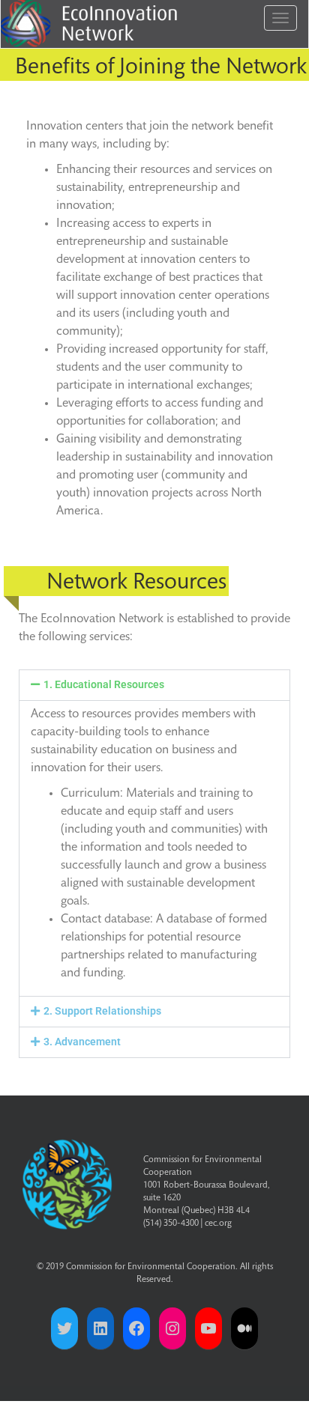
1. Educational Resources (104, 684)
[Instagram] (172, 1328)
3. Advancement (82, 1042)
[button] (155, 685)
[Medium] (244, 1328)
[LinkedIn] (100, 1328)
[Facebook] (136, 1328)
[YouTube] (208, 1328)
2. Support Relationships (102, 1011)
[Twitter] (64, 1328)
